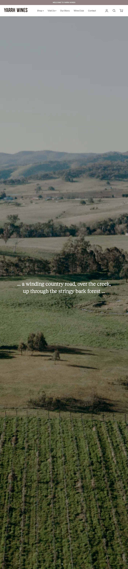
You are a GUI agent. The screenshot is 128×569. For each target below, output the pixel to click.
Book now (64, 292)
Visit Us (51, 10)
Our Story (65, 10)
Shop (40, 10)
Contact (92, 10)
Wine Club (79, 10)
